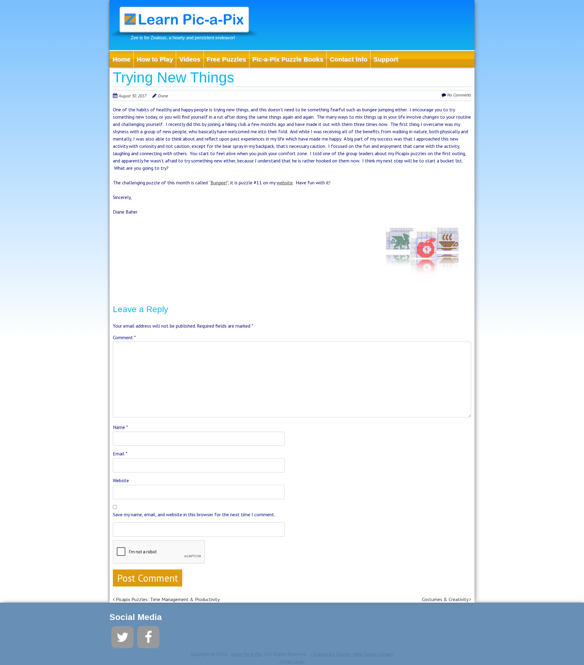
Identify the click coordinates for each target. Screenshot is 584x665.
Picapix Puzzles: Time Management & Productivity (167, 599)
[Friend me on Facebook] (148, 636)
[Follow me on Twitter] (122, 636)
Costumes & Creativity (445, 599)
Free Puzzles (226, 59)
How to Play (155, 59)
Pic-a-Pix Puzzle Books (287, 59)
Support (386, 59)
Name (120, 427)
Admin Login (292, 661)
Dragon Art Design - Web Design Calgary (353, 654)
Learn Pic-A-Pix (246, 654)
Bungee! (218, 182)
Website (121, 480)
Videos (189, 59)
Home (121, 59)
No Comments (459, 95)
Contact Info (348, 59)
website (284, 182)
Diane (163, 96)
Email (120, 454)
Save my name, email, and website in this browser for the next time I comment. (194, 514)
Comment (124, 337)
